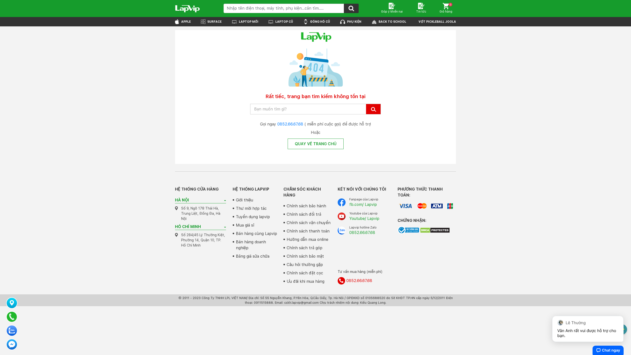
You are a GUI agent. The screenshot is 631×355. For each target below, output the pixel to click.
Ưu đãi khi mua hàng (305, 281)
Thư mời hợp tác (251, 208)
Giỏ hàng (445, 8)
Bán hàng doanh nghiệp (251, 245)
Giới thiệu (244, 200)
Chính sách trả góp (304, 248)
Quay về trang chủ (315, 144)
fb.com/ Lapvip (363, 204)
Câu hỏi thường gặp (305, 264)
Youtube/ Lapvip (364, 218)
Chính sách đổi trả (304, 214)
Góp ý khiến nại (392, 11)
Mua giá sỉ (245, 225)
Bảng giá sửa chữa (252, 256)
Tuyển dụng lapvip (253, 216)
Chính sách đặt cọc (305, 273)
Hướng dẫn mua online (307, 239)
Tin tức (421, 11)
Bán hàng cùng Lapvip (256, 233)
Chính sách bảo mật (305, 256)
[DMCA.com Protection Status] (435, 230)
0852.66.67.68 (290, 124)
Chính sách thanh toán (308, 231)
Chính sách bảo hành (306, 206)
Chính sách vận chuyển (309, 222)
